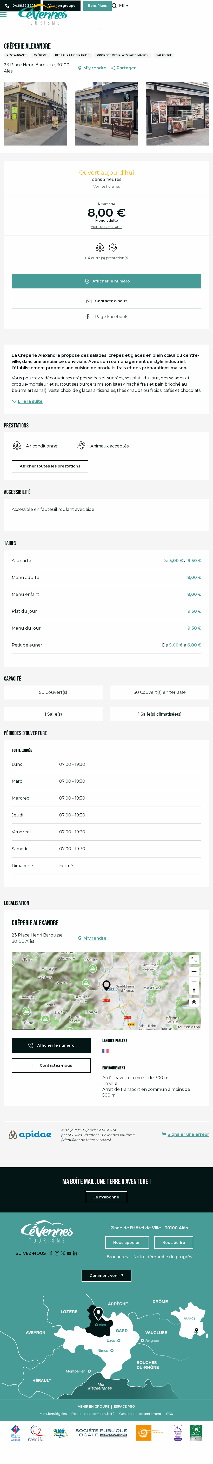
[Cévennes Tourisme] (42, 14)
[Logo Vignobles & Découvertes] (196, 1433)
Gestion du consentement (140, 1413)
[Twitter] (63, 1254)
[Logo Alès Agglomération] (60, 1433)
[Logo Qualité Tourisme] (36, 1433)
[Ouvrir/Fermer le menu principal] (3, 14)
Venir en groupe (93, 1406)
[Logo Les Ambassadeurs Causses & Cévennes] (178, 1433)
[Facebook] (51, 1254)
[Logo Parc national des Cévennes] (151, 1433)
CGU (169, 1413)
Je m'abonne (106, 1197)
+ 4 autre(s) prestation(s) (106, 258)
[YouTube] (69, 1254)
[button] (114, 5)
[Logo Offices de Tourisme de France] (15, 1433)
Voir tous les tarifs (106, 226)
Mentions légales (53, 1413)
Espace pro (124, 1406)
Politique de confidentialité (93, 1413)
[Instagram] (57, 1254)
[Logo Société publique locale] (102, 1433)
